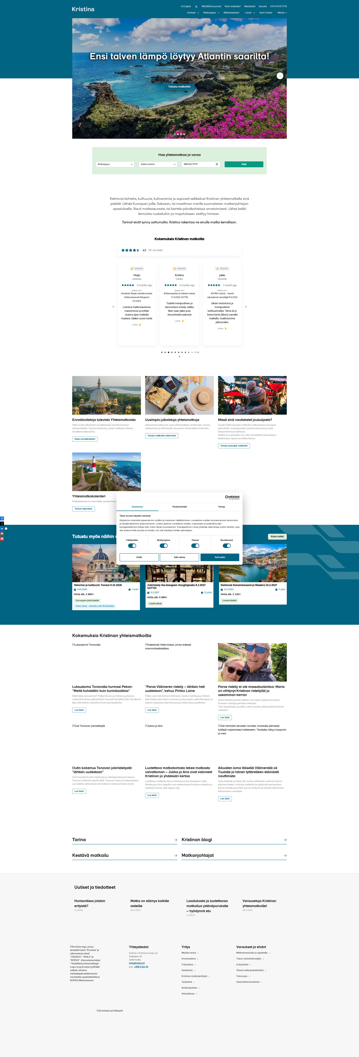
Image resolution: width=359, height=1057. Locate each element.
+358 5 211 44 (141, 967)
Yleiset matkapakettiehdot (250, 970)
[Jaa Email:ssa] (2, 539)
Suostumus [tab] (137, 506)
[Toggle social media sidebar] (6, 528)
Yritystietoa (188, 965)
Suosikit (263, 6)
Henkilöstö (187, 970)
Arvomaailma (189, 959)
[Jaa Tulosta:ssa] (2, 534)
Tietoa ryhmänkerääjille (249, 959)
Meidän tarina (189, 953)
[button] (280, 76)
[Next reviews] (245, 306)
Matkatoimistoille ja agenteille (252, 953)
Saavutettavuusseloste (248, 982)
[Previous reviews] (113, 306)
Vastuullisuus (188, 994)
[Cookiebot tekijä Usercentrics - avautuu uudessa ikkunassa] (227, 497)
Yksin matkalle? (233, 6)
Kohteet (191, 13)
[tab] (162, 352)
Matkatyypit (209, 13)
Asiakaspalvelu (190, 988)
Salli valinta (179, 557)
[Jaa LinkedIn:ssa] (2, 529)
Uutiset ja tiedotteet (94, 887)
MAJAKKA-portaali (211, 6)
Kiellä (139, 557)
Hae (243, 164)
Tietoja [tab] (221, 506)
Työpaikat (187, 982)
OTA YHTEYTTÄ (278, 6)
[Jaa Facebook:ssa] (2, 518)
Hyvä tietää (265, 13)
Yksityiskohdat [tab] (179, 506)
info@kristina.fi (137, 963)
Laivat (248, 13)
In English (186, 6)
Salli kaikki (220, 557)
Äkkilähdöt (249, 6)
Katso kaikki (277, 537)
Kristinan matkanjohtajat (195, 976)
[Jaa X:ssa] (2, 523)
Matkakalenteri (231, 13)
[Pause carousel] (179, 356)
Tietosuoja (242, 976)
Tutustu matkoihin (179, 87)
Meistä (281, 13)
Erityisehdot (242, 965)
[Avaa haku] (196, 7)
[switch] (164, 545)
